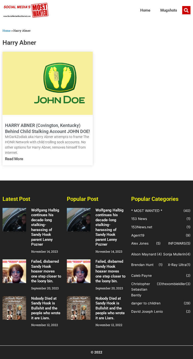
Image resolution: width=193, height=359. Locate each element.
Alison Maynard (143, 254)
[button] (186, 10)
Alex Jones (140, 243)
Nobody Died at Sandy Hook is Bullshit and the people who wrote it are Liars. (45, 308)
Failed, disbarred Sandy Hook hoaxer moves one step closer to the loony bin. (46, 271)
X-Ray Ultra (177, 265)
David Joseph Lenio (147, 311)
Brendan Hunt (142, 265)
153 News (139, 219)
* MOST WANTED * (146, 211)
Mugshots (168, 10)
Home (145, 10)
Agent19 (137, 235)
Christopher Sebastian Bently (140, 289)
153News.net (141, 227)
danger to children (146, 303)
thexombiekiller (174, 284)
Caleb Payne (141, 276)
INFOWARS (177, 243)
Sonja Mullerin (174, 254)
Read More (14, 159)
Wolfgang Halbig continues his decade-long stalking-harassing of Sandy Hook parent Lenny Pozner (45, 227)
